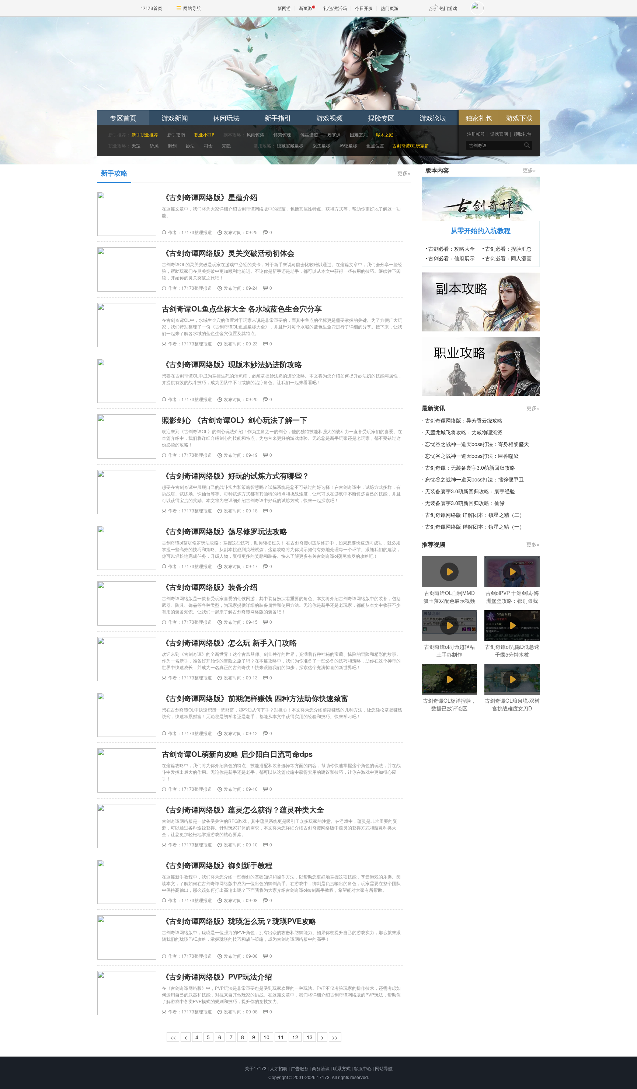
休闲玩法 (226, 117)
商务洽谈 (321, 1068)
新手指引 (278, 117)
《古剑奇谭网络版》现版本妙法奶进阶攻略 (232, 364)
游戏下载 (519, 117)
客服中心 (363, 1068)
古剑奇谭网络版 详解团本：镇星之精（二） (475, 514)
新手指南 (176, 135)
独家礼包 (479, 117)
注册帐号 (476, 134)
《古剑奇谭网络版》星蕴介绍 (210, 197)
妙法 (190, 146)
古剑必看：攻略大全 (451, 248)
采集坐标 (321, 146)
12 (295, 1037)
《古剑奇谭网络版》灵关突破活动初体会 (228, 252)
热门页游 (389, 8)
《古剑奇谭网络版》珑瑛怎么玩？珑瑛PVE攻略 (239, 920)
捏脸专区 (381, 117)
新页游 (305, 8)
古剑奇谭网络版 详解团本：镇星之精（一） (475, 526)
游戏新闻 (174, 117)
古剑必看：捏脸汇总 (508, 248)
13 (310, 1037)
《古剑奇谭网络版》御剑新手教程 (217, 865)
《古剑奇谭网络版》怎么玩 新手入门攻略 (229, 642)
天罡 (136, 146)
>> (335, 1037)
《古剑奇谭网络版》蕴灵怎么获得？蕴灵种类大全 (243, 809)
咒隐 (226, 146)
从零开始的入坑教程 (481, 230)
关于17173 (256, 1068)
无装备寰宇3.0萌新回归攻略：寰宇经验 (470, 491)
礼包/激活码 (335, 8)
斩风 (154, 146)
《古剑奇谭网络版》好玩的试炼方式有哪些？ (235, 475)
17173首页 (151, 8)
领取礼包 (522, 134)
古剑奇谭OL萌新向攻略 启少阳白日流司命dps (237, 753)
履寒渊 (334, 135)
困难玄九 (359, 135)
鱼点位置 (375, 146)
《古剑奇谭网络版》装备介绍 (210, 586)
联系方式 (342, 1068)
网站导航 (192, 8)
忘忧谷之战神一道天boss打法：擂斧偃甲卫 (474, 479)
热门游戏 (448, 8)
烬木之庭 (384, 135)
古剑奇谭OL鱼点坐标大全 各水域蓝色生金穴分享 (242, 308)
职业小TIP (204, 135)
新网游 (284, 8)
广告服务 (300, 1068)
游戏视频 (329, 117)
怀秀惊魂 (282, 135)
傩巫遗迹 (309, 135)
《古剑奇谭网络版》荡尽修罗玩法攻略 (224, 531)
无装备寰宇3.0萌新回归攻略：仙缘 (465, 503)
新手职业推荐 (145, 135)
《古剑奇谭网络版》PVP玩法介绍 (217, 976)
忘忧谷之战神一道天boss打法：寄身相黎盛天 (477, 444)
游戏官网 (499, 134)
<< (173, 1037)
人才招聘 (279, 1068)
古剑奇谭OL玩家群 (410, 146)
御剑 (172, 146)
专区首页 (123, 117)
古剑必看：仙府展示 (451, 258)
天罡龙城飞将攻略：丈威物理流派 (463, 432)
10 (266, 1037)
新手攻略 (114, 173)
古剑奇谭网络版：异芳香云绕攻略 (463, 420)
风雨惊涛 (255, 135)
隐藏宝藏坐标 (290, 146)
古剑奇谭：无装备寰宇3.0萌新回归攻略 (470, 467)
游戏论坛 (433, 117)
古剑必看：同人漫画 (508, 258)
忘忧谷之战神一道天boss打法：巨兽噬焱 (472, 455)
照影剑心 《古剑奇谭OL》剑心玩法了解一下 (234, 419)
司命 (208, 146)
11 (281, 1037)
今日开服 (364, 8)
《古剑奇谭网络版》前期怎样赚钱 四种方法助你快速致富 (255, 698)
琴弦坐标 (349, 146)
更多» (404, 173)
